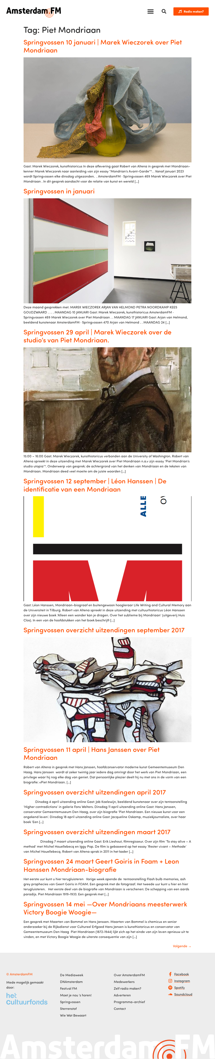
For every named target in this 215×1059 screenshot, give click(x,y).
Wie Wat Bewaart (73, 1015)
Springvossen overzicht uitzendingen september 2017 (104, 629)
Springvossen (70, 1002)
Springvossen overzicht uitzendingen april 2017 (95, 791)
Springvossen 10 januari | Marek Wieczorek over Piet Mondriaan (103, 45)
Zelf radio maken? (127, 988)
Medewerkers (124, 982)
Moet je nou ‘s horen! (76, 995)
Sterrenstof (68, 1008)
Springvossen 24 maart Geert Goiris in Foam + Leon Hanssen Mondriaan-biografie (101, 864)
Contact (120, 1008)
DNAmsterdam (71, 982)
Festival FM (68, 988)
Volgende (182, 946)
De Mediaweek (71, 975)
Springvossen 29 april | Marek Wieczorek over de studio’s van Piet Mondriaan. (98, 335)
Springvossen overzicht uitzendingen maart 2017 (97, 831)
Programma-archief (129, 1002)
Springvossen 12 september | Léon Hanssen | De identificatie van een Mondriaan (95, 484)
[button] (151, 11)
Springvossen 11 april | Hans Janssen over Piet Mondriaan (92, 753)
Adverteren (122, 995)
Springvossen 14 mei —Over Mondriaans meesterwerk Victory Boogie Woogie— (105, 907)
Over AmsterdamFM (129, 975)
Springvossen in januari (59, 190)
